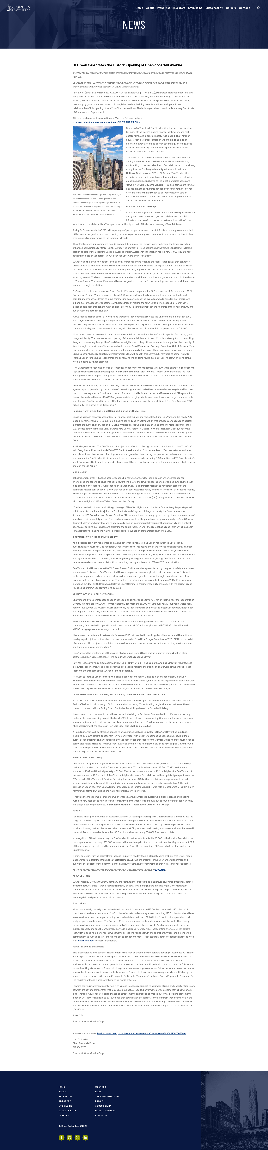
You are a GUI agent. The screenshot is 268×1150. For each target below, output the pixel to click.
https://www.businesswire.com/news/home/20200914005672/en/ (107, 122)
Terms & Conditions (107, 1096)
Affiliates (101, 1115)
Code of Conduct (106, 1110)
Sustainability (214, 7)
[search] (255, 7)
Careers (231, 7)
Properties (163, 7)
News (98, 1091)
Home (139, 7)
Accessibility (103, 1106)
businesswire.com (107, 1033)
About (150, 7)
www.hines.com (86, 940)
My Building (195, 7)
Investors (179, 7)
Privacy (99, 1101)
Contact (244, 7)
